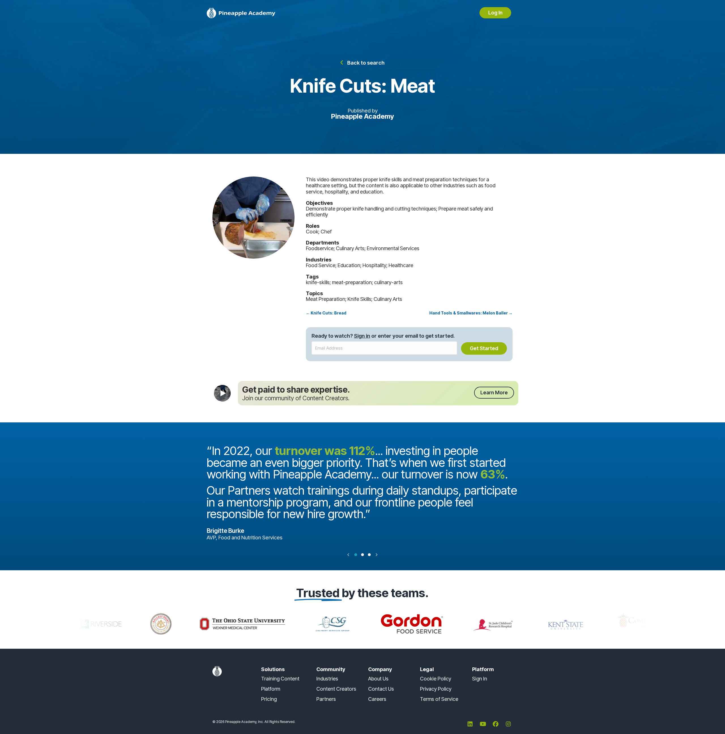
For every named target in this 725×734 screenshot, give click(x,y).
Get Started (484, 348)
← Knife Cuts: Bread (326, 313)
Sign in (362, 336)
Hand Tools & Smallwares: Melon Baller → (471, 313)
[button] (362, 62)
